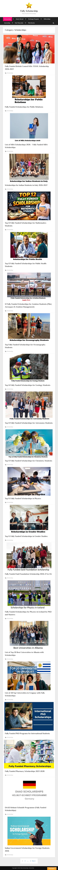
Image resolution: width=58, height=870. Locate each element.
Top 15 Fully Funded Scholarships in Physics (23, 498)
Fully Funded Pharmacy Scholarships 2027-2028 (24, 771)
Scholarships (7, 19)
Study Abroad (19, 19)
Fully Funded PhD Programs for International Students (27, 733)
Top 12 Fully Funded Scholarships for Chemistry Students (28, 461)
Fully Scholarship (29, 11)
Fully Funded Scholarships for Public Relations (24, 107)
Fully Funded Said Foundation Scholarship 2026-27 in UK (28, 574)
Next (33, 861)
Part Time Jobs (19, 23)
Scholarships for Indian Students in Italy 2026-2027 (26, 185)
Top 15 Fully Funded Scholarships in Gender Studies (26, 536)
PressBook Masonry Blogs (40, 868)
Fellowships (47, 19)
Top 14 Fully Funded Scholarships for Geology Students (27, 385)
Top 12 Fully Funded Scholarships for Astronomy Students (29, 423)
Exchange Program (33, 19)
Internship (7, 23)
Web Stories (31, 23)
